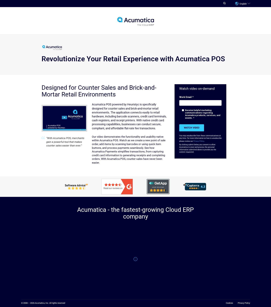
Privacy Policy (198, 141)
